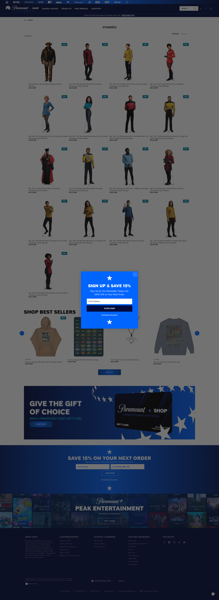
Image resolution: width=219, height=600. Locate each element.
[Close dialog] (135, 274)
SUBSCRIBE (109, 308)
